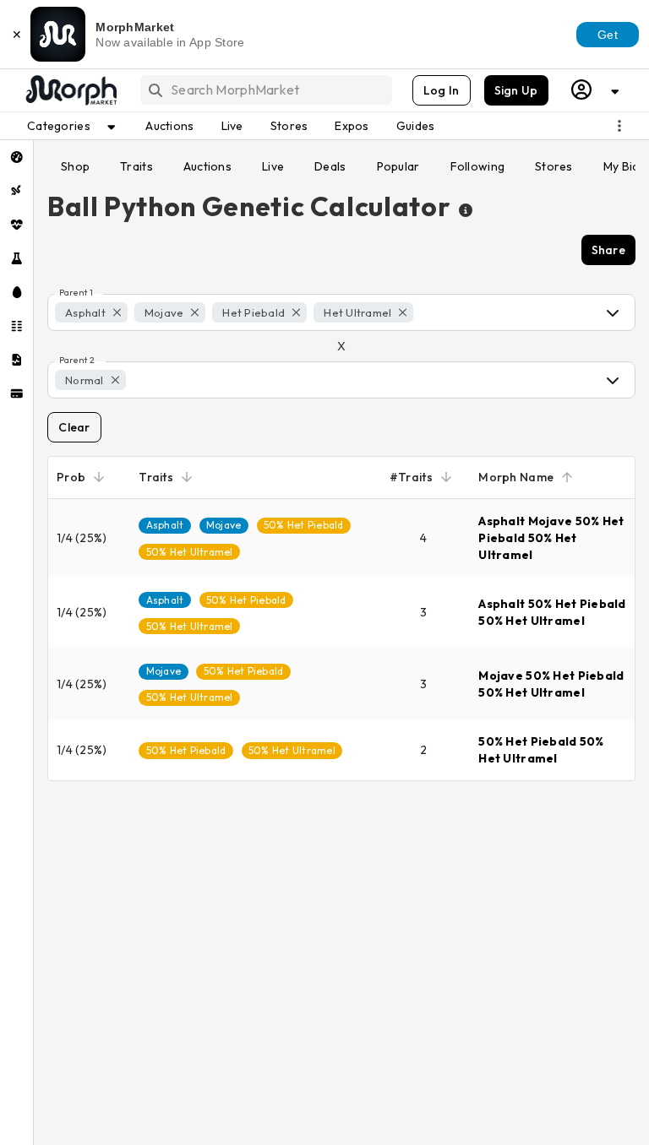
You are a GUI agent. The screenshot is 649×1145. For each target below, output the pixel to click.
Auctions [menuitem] (169, 126)
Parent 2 (77, 360)
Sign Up (516, 90)
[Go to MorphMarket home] (70, 90)
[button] (91, 312)
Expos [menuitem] (351, 126)
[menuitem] (16, 157)
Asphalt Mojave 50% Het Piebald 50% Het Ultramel (551, 537)
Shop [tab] (75, 166)
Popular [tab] (398, 166)
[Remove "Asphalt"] (117, 312)
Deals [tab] (330, 166)
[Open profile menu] (596, 90)
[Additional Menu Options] (619, 125)
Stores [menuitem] (289, 126)
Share (608, 250)
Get (607, 34)
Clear (74, 427)
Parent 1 (76, 293)
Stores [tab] (554, 166)
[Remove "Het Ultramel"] (402, 312)
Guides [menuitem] (415, 126)
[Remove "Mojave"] (194, 312)
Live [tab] (273, 166)
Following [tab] (477, 166)
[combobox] (265, 90)
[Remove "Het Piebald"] (296, 312)
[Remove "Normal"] (115, 380)
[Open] (613, 312)
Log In (441, 90)
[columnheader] (89, 478)
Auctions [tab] (207, 166)
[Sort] (99, 477)
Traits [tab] (136, 166)
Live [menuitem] (232, 126)
